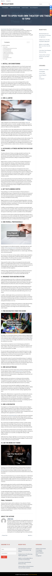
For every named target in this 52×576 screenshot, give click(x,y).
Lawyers (26, 122)
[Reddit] (51, 11)
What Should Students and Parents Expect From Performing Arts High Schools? (45, 35)
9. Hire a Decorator (5, 56)
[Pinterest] (51, 13)
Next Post (30, 535)
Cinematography (42, 71)
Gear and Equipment (42, 75)
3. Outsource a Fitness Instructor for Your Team (10, 48)
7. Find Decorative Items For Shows (8, 53)
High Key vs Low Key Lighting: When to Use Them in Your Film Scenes (44, 46)
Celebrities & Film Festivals (43, 69)
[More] (51, 15)
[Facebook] (51, 7)
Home (2, 29)
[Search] (49, 4)
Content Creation (42, 73)
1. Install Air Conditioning (6, 45)
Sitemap (35, 574)
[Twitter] (51, 9)
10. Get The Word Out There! (7, 57)
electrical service (19, 371)
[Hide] (51, 16)
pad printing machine (13, 415)
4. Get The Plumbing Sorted (7, 49)
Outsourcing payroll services (10, 247)
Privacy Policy (31, 574)
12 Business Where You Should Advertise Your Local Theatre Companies (44, 56)
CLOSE (28, 42)
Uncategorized (41, 78)
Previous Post (4, 535)
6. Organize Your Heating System (8, 52)
